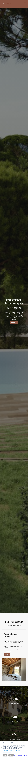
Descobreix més (14, 322)
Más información (7, 752)
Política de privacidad (8, 750)
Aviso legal (17, 750)
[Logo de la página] (7, 5)
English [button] (18, 755)
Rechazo (11, 755)
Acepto (5, 755)
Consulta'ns (7, 654)
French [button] (21, 755)
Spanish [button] (25, 755)
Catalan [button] (15, 755)
